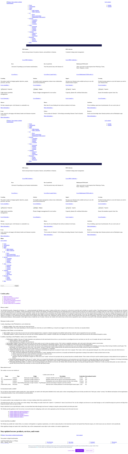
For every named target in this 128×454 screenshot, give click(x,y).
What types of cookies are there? (11, 297)
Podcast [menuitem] (34, 39)
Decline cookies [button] (89, 450)
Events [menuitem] (33, 38)
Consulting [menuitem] (34, 19)
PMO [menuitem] (30, 9)
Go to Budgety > (37, 98)
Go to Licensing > (102, 85)
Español (109, 6)
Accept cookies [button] (80, 450)
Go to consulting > (5, 85)
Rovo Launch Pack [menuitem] (36, 15)
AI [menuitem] (29, 13)
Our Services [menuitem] (50, 442)
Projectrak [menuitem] (34, 26)
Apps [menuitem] (30, 25)
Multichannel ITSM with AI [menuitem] (38, 17)
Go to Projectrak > (5, 98)
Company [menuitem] (31, 31)
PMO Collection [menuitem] (36, 11)
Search (16, 285)
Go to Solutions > (37, 85)
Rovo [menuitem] (33, 14)
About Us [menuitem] (34, 33)
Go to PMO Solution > (27, 60)
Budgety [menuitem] (34, 27)
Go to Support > (69, 85)
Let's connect (108, 2)
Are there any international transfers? (12, 300)
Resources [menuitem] (31, 37)
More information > (5, 107)
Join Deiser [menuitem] (34, 35)
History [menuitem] (34, 34)
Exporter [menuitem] (34, 30)
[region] (64, 379)
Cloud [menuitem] (30, 8)
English (109, 5)
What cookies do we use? (9, 299)
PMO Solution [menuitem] (35, 10)
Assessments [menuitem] (32, 6)
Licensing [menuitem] (34, 23)
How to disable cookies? (9, 301)
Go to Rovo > (14, 74)
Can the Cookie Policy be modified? (12, 303)
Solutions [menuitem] (34, 21)
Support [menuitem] (34, 22)
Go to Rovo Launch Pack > (50, 74)
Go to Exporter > (102, 98)
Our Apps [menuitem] (71, 442)
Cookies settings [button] (71, 450)
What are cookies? (8, 296)
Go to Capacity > (70, 98)
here (37, 447)
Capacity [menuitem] (34, 29)
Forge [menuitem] (30, 5)
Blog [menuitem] (30, 42)
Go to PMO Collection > (71, 60)
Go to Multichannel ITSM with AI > (84, 74)
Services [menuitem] (31, 18)
